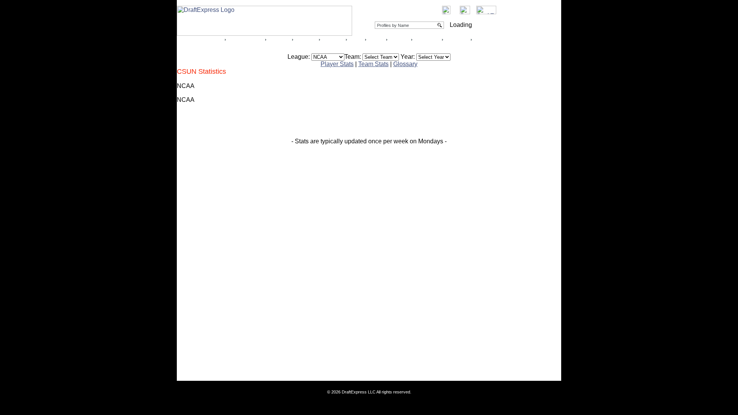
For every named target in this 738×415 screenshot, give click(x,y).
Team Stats (373, 64)
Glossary (405, 64)
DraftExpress (487, 39)
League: (299, 56)
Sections (399, 39)
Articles (376, 39)
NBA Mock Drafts (245, 39)
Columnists (427, 39)
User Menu (456, 39)
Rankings (279, 39)
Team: (352, 56)
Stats (356, 39)
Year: (408, 56)
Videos (332, 39)
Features (305, 39)
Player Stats (337, 64)
